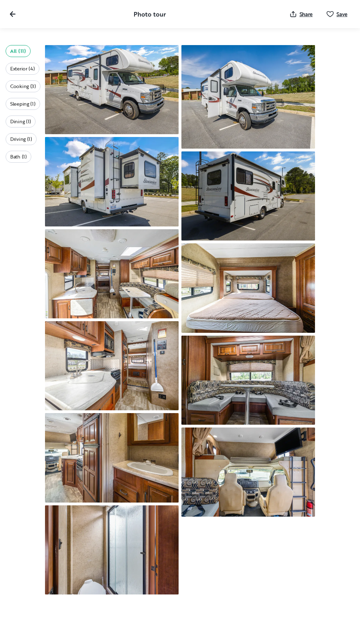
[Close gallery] (13, 14)
